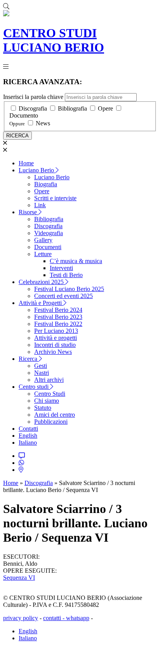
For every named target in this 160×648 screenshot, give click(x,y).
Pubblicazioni (51, 421)
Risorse (28, 212)
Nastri (41, 372)
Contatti (28, 428)
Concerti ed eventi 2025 (63, 296)
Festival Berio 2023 (58, 317)
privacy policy (20, 618)
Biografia (45, 184)
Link (40, 205)
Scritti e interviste (55, 198)
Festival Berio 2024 (58, 310)
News (43, 123)
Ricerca (29, 358)
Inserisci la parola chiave (33, 97)
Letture (43, 254)
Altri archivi (49, 379)
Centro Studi (49, 393)
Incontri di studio (55, 344)
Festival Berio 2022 (58, 324)
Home (26, 163)
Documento (23, 115)
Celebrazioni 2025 (42, 282)
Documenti (47, 247)
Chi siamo (46, 400)
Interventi (61, 268)
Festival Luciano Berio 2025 (69, 289)
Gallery (43, 240)
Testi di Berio (66, 275)
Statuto (42, 407)
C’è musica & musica (76, 261)
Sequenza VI (19, 577)
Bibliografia (72, 108)
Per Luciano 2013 (56, 330)
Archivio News (53, 351)
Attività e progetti (55, 337)
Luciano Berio (37, 170)
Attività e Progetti (41, 303)
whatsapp (77, 618)
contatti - (54, 618)
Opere (105, 108)
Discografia (33, 108)
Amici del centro (54, 414)
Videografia (48, 233)
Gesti (40, 365)
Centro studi (34, 386)
